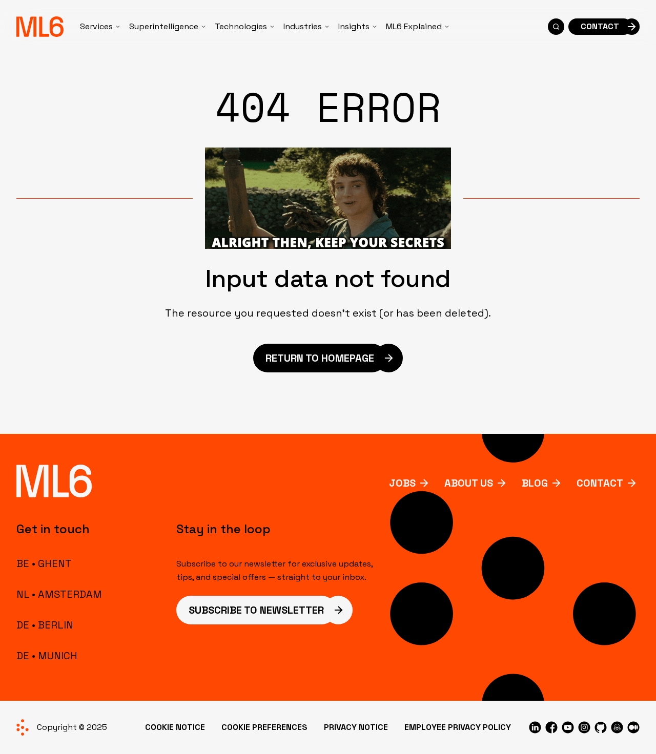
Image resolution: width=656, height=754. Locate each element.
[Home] (40, 26)
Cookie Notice (175, 727)
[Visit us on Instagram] (584, 727)
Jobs (402, 483)
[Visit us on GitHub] (600, 727)
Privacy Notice (356, 727)
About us (468, 483)
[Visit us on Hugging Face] (617, 727)
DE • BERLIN (44, 625)
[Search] (556, 26)
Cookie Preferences (264, 727)
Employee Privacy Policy (457, 727)
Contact (600, 483)
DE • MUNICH (46, 655)
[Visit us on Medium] (633, 727)
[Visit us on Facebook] (551, 727)
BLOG (535, 483)
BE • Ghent (44, 563)
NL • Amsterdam (59, 594)
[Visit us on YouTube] (568, 727)
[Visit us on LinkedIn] (535, 727)
